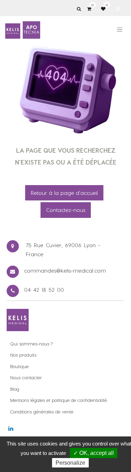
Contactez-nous (65, 210)
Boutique (19, 366)
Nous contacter (26, 377)
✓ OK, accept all (93, 453)
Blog (14, 388)
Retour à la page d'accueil (64, 193)
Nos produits (23, 354)
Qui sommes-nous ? (31, 343)
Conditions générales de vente (41, 411)
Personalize (70, 463)
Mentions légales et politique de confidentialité (58, 400)
